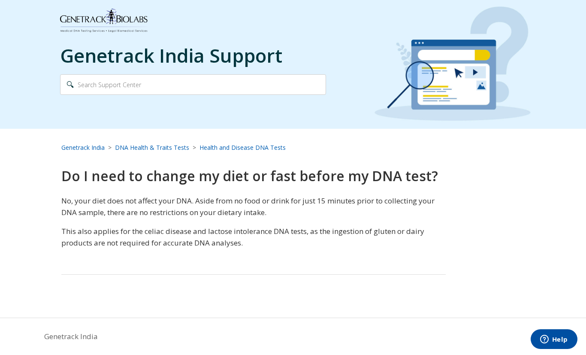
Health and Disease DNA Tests (242, 147)
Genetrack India (83, 147)
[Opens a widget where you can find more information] (553, 340)
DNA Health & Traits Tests (152, 147)
